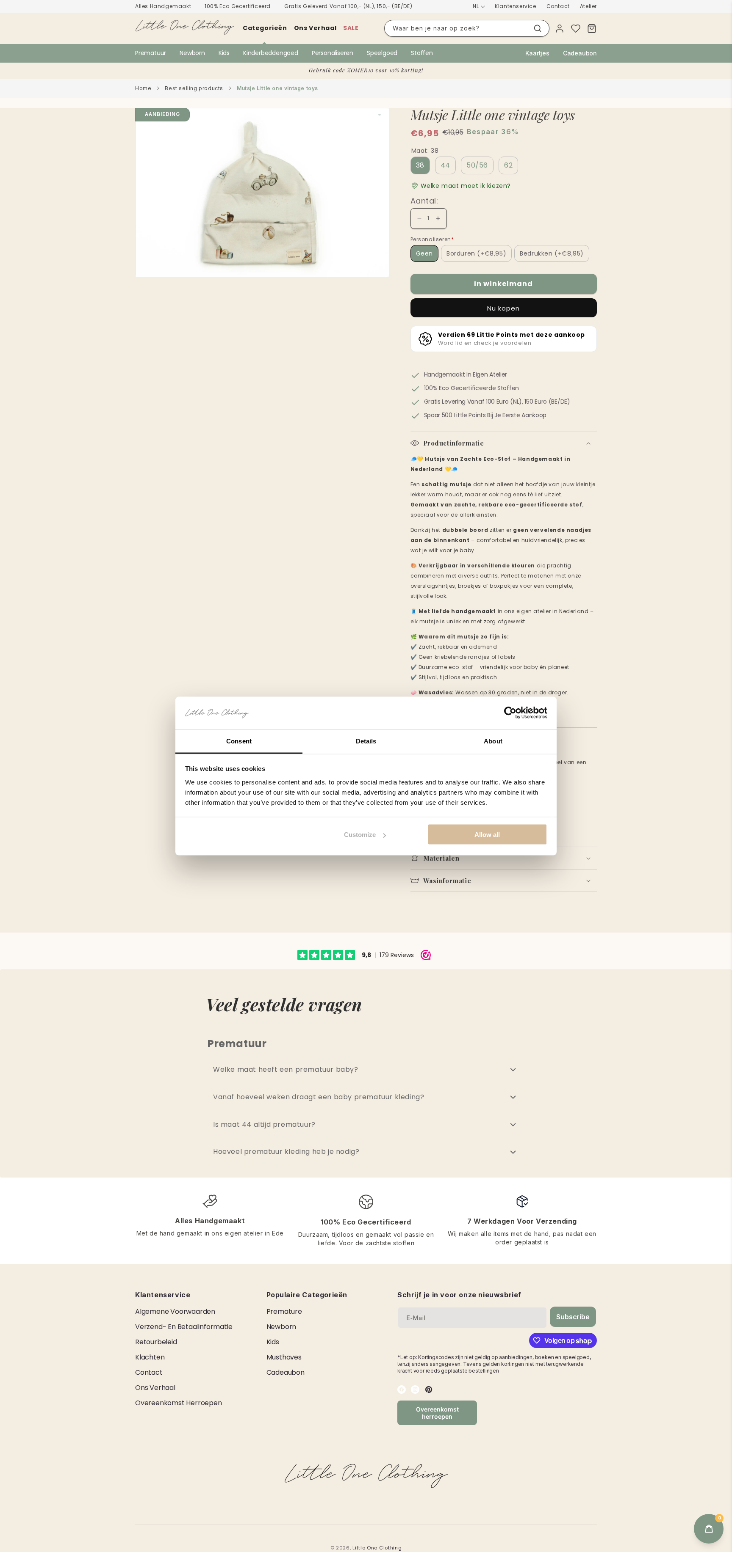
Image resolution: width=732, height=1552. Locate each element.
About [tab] (493, 740)
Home (143, 88)
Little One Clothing (377, 1547)
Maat (425, 150)
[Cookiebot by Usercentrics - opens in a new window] (510, 713)
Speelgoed (382, 53)
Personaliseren (332, 53)
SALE (350, 28)
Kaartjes (537, 53)
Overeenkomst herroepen (178, 1403)
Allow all (487, 834)
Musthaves (284, 1357)
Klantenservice (515, 6)
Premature (284, 1311)
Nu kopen (503, 308)
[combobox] (466, 28)
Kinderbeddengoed (270, 53)
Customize (360, 834)
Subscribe (572, 1317)
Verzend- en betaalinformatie (183, 1327)
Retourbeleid (156, 1342)
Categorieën (265, 28)
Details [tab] (366, 740)
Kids (224, 53)
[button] (460, 186)
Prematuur (150, 53)
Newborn (192, 53)
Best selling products (194, 88)
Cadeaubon (580, 53)
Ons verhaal (315, 28)
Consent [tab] (239, 740)
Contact (558, 6)
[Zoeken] (537, 28)
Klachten (149, 1357)
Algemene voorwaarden (175, 1311)
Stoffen (422, 53)
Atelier (588, 6)
